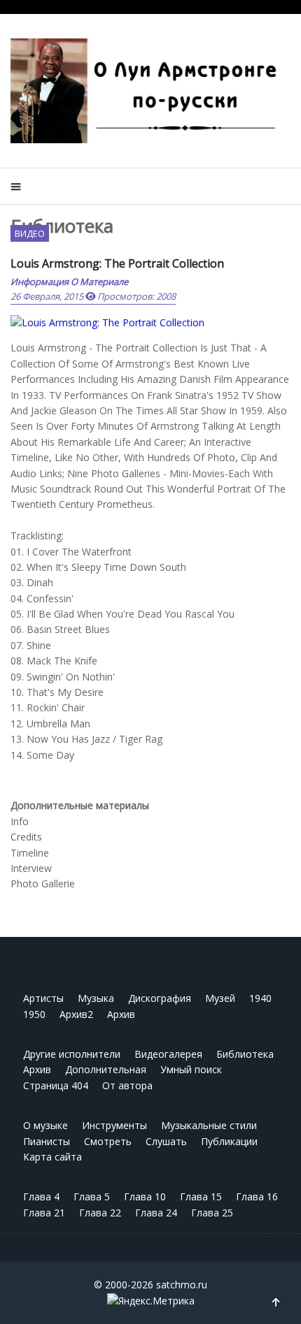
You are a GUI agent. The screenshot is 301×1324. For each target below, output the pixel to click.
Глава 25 (212, 1212)
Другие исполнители (71, 1054)
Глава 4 (41, 1196)
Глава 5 (92, 1196)
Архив (121, 1014)
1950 (34, 1014)
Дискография (159, 998)
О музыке (45, 1125)
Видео (30, 233)
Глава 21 (44, 1212)
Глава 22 (100, 1212)
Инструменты (114, 1125)
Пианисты (46, 1141)
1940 (260, 998)
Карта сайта (52, 1156)
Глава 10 (145, 1196)
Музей (220, 998)
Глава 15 (201, 1196)
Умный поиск (191, 1069)
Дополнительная (105, 1069)
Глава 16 (257, 1196)
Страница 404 (55, 1085)
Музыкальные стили (209, 1125)
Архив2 (76, 1014)
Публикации (229, 1141)
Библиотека (245, 1054)
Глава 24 (156, 1212)
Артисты (43, 998)
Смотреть (108, 1141)
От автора (127, 1085)
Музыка (96, 998)
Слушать (166, 1141)
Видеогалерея (168, 1054)
